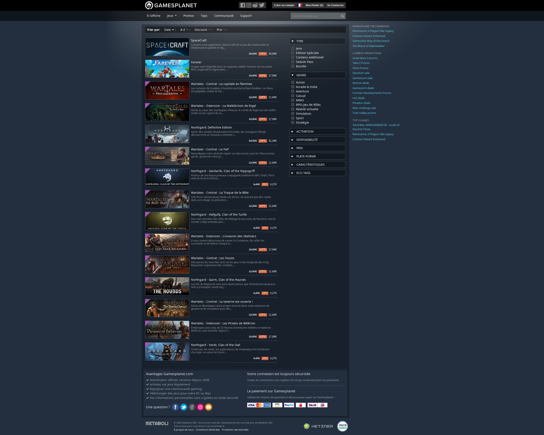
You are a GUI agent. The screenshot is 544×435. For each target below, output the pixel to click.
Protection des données (235, 429)
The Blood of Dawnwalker (369, 46)
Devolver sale (361, 73)
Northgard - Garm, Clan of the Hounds (218, 280)
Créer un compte (284, 5)
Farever (196, 62)
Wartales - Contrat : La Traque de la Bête (220, 193)
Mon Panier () (314, 5)
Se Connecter (335, 5)
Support (246, 16)
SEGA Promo (360, 68)
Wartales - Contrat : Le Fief (210, 149)
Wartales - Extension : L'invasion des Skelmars (223, 236)
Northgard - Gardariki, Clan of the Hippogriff (223, 171)
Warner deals (361, 83)
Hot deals (359, 98)
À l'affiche (153, 16)
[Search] (342, 16)
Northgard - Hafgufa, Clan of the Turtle (219, 214)
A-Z (183, 30)
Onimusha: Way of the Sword (371, 41)
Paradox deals (361, 103)
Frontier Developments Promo (372, 93)
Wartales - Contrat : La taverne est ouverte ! (222, 302)
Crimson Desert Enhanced (369, 36)
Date (168, 30)
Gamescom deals (363, 88)
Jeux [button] (170, 16)
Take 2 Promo (361, 63)
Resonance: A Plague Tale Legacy (373, 31)
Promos (188, 16)
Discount (201, 30)
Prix (220, 30)
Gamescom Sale (363, 78)
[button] (299, 5)
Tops (204, 16)
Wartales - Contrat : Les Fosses (212, 258)
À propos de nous (184, 429)
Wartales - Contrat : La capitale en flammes (221, 84)
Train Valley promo (364, 113)
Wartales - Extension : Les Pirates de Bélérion (223, 323)
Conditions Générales (208, 429)
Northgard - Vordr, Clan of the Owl (215, 345)
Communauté (224, 16)
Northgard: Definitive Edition (211, 127)
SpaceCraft (199, 40)
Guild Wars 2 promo (365, 58)
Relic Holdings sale (364, 108)
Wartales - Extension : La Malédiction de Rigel (223, 106)
